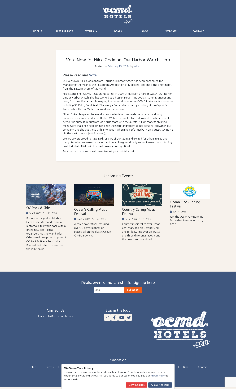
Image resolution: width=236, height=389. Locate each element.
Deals (118, 31)
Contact (198, 31)
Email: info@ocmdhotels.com (55, 316)
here (81, 151)
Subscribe (133, 290)
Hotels (37, 31)
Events (90, 31)
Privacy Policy (158, 375)
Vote (93, 75)
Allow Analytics (160, 385)
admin (137, 66)
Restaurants (64, 31)
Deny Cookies (136, 385)
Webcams (172, 31)
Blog (144, 31)
